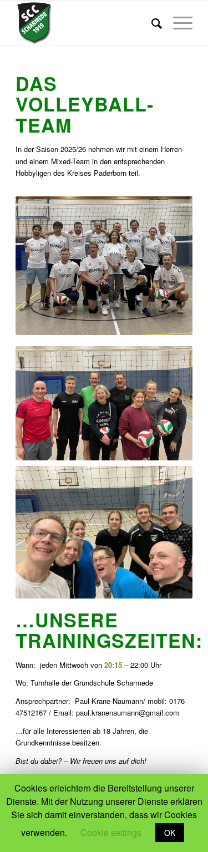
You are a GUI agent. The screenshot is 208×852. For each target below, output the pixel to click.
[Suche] (151, 23)
